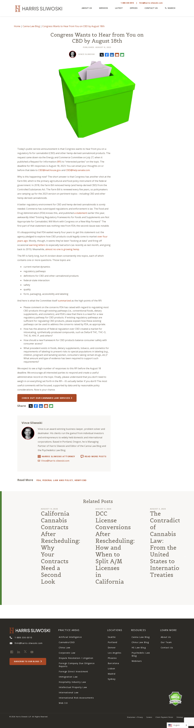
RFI (59, 161)
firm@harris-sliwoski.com (151, 3)
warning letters (37, 245)
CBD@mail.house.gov (49, 170)
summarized (64, 300)
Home (17, 26)
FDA (38, 480)
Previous (10, 555)
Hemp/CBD (81, 480)
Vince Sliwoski (86, 54)
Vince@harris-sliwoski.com (55, 460)
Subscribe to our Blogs (27, 661)
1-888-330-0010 (127, 3)
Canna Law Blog (31, 26)
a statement (80, 213)
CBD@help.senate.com (78, 170)
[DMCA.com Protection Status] (175, 698)
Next (185, 555)
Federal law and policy (57, 480)
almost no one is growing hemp (62, 249)
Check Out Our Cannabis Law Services (46, 397)
